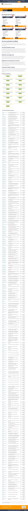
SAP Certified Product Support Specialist (8, 92)
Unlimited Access (5, 10)
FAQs (16, 8)
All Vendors (7, 8)
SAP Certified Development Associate (7, 79)
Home (4, 8)
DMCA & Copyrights (5, 507)
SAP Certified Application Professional (20, 83)
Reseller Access (10, 10)
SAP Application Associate (8, 75)
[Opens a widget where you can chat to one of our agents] (25, 510)
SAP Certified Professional (20, 96)
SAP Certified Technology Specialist (20, 92)
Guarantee (13, 8)
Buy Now (4, 25)
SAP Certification (8, 105)
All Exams (10, 8)
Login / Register (14, 10)
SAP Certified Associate (20, 75)
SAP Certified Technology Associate (20, 79)
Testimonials (19, 8)
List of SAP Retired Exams (6, 502)
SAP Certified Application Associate (7, 83)
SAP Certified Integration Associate (8, 96)
